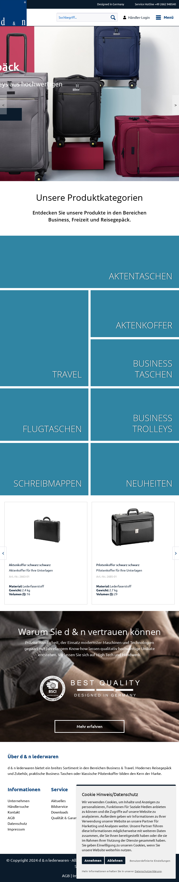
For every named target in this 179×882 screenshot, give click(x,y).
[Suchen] (113, 17)
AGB (11, 817)
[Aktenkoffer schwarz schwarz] (46, 533)
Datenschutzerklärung (148, 871)
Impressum (16, 829)
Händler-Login (139, 17)
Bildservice (59, 806)
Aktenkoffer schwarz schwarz (30, 565)
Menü (169, 17)
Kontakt (14, 812)
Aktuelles (58, 800)
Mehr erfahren (90, 726)
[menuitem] (164, 17)
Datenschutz (17, 823)
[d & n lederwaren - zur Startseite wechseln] (13, 4)
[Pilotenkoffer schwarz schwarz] (133, 533)
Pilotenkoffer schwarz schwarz (117, 565)
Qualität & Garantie (66, 817)
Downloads (59, 812)
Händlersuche (18, 806)
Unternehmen (18, 800)
